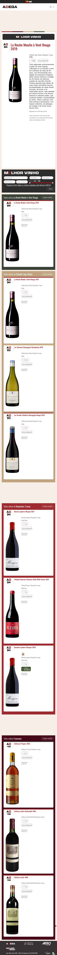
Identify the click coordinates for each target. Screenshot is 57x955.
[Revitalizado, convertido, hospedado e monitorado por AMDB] (53, 953)
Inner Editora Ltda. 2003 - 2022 (13, 953)
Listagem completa (47, 197)
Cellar (31, 56)
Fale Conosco (25, 953)
